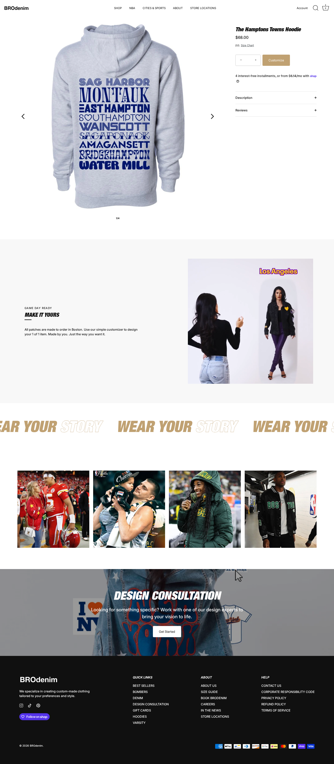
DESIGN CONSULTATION (151, 704)
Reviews (241, 110)
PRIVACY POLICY (273, 698)
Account (302, 8)
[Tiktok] (30, 705)
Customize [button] (276, 60)
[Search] (315, 8)
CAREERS (208, 704)
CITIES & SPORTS (154, 8)
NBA (132, 8)
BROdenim (36, 745)
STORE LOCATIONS (203, 8)
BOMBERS (140, 692)
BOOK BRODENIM (214, 698)
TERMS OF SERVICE (276, 710)
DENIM (138, 698)
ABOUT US (208, 686)
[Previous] (23, 116)
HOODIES (140, 716)
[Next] (212, 116)
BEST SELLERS (143, 686)
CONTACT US (271, 686)
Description (243, 98)
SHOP (118, 8)
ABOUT (178, 8)
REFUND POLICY (273, 704)
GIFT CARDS (142, 710)
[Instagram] (21, 705)
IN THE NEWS (211, 710)
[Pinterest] (38, 705)
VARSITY (139, 723)
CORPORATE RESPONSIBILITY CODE (288, 692)
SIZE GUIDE (209, 692)
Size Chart (247, 45)
